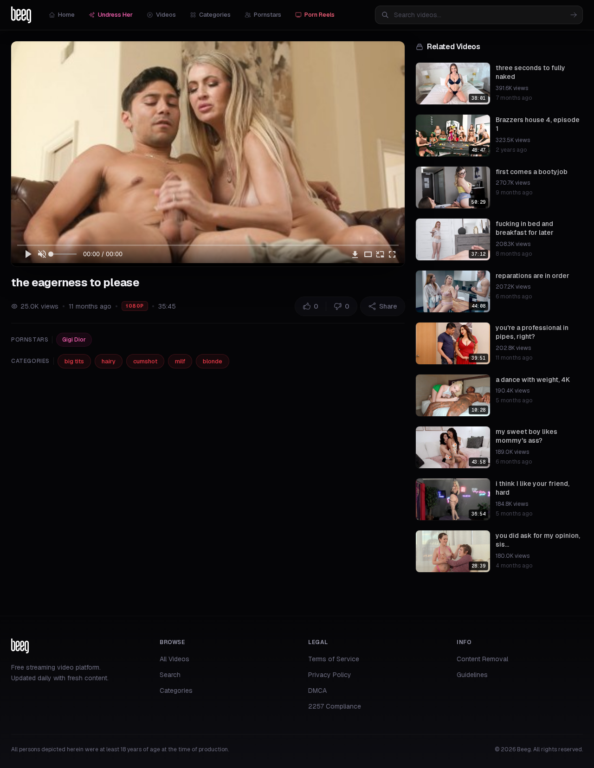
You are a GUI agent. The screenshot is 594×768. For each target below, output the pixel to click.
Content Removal (482, 659)
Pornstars (267, 15)
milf (180, 361)
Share (388, 306)
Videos (166, 15)
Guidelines (472, 675)
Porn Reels (319, 15)
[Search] (573, 14)
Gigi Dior (74, 339)
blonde (212, 361)
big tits (74, 361)
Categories (215, 15)
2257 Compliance (334, 706)
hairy (109, 361)
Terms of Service (333, 659)
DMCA (317, 690)
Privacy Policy (329, 675)
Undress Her (115, 15)
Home (66, 15)
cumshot (145, 361)
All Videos (174, 659)
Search (170, 675)
